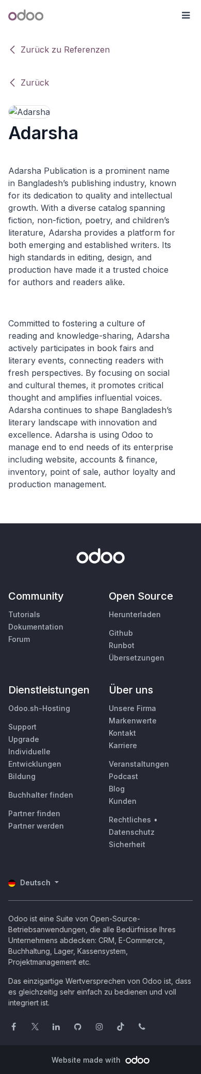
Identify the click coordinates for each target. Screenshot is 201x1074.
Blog (117, 788)
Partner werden (36, 825)
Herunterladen (135, 614)
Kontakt (122, 733)
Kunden (123, 801)
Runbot (122, 645)
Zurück (35, 82)
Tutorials (24, 614)
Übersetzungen (136, 657)
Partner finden (34, 813)
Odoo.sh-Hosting (39, 708)
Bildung (22, 776)
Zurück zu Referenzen (65, 49)
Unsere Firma (132, 708)
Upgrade (23, 739)
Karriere (123, 745)
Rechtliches (130, 819)
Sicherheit (127, 844)
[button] (185, 15)
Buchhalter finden (40, 794)
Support (22, 726)
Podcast (123, 776)
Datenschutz (132, 832)
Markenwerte (133, 720)
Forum (19, 639)
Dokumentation (35, 626)
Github (121, 633)
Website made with (87, 1059)
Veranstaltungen (139, 763)
